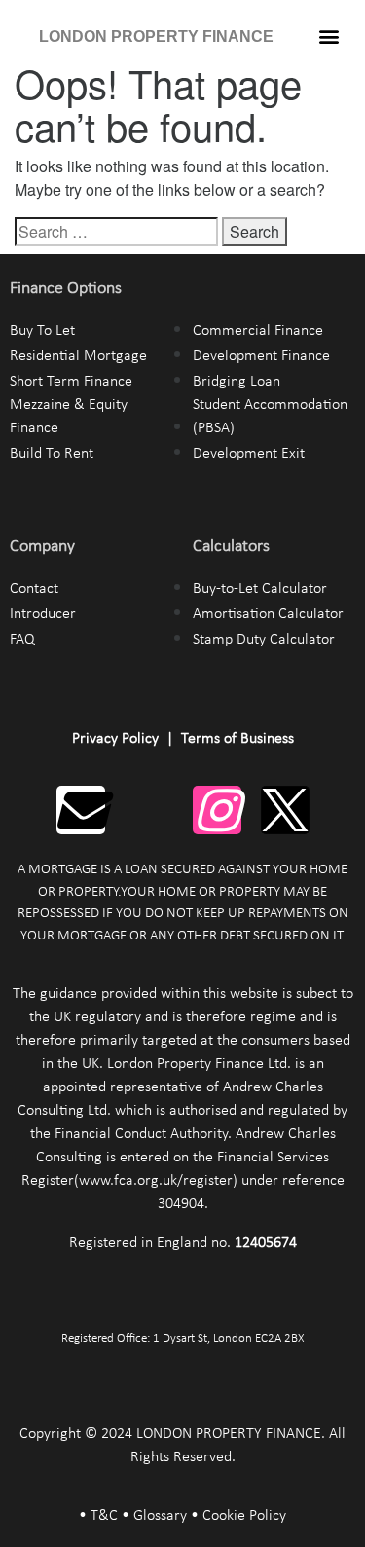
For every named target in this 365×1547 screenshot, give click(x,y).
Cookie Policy (244, 1516)
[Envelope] (80, 810)
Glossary (160, 1516)
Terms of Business (237, 739)
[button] (329, 35)
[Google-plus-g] (149, 810)
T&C (104, 1516)
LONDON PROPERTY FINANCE (156, 36)
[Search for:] (116, 231)
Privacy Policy (115, 739)
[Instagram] (217, 810)
